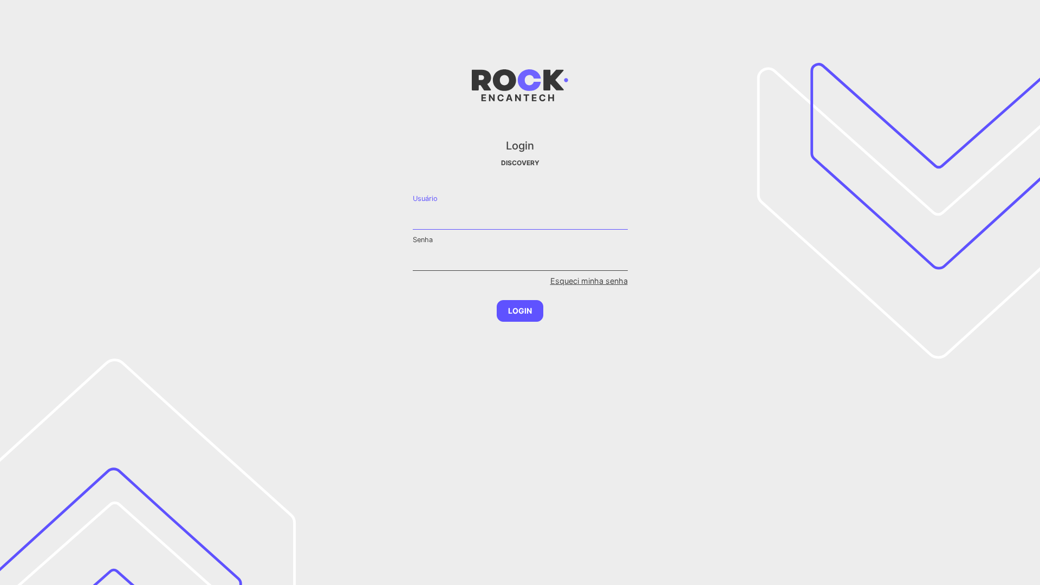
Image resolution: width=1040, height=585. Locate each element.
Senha (423, 240)
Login (520, 310)
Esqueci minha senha (589, 280)
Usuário (425, 198)
